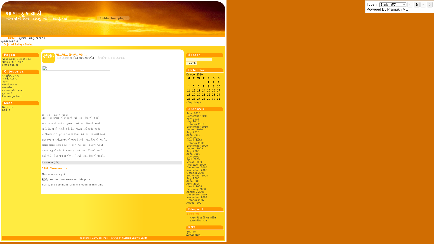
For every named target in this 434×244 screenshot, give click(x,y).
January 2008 (195, 191)
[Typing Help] (410, 4)
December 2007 (196, 194)
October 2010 (195, 124)
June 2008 (193, 181)
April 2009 (193, 159)
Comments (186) (50, 162)
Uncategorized (11, 96)
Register (8, 107)
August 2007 (194, 202)
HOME (12, 38)
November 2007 (196, 197)
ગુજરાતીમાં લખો (10, 41)
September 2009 (197, 145)
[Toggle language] (417, 4)
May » (197, 102)
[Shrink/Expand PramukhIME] (430, 4)
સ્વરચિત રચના (10, 75)
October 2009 (195, 143)
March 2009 (194, 162)
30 (213, 98)
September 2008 (197, 175)
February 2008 (196, 189)
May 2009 (192, 156)
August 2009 (194, 148)
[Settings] (423, 4)
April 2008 (193, 183)
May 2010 (192, 137)
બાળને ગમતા (9, 84)
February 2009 (196, 164)
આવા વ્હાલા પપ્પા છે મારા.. (17, 59)
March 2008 (194, 186)
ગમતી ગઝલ (9, 78)
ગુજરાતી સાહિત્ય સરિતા (32, 38)
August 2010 (194, 129)
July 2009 (192, 151)
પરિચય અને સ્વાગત (14, 62)
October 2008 (195, 172)
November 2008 (196, 170)
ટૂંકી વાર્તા (7, 93)
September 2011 (197, 116)
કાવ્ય (5, 81)
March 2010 (194, 140)
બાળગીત (7, 87)
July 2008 (192, 178)
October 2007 (195, 200)
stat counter (10, 64)
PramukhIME (397, 9)
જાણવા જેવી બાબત (13, 90)
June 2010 (193, 135)
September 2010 (197, 126)
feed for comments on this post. (66, 179)
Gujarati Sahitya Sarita (18, 44)
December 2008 (196, 167)
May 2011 (192, 121)
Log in (6, 109)
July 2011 (192, 118)
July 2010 (192, 132)
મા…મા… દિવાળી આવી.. (71, 54)
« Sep (189, 102)
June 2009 (193, 153)
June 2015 (193, 113)
